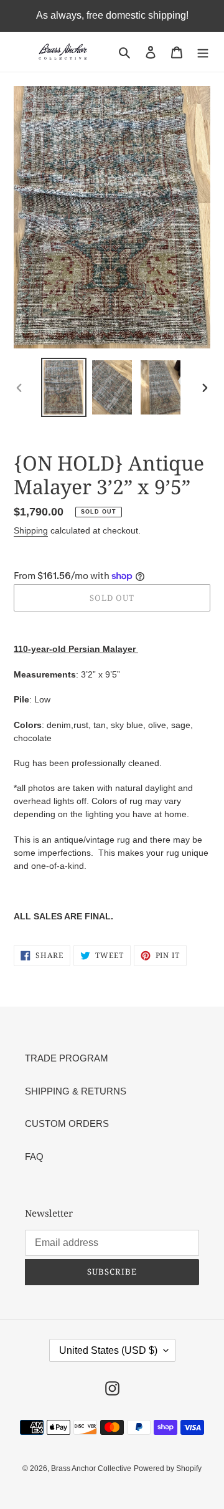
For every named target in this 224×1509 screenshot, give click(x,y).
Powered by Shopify (168, 1468)
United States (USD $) (108, 1350)
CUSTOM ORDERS (67, 1123)
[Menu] (203, 52)
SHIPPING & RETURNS (75, 1091)
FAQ (34, 1156)
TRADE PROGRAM (66, 1058)
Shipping (31, 530)
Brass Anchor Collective (91, 1468)
